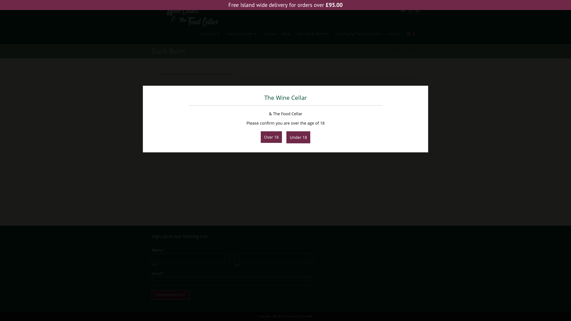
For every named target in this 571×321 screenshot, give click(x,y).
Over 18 (271, 137)
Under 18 (298, 137)
